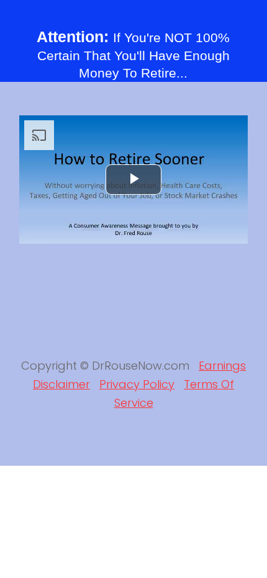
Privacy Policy (136, 384)
